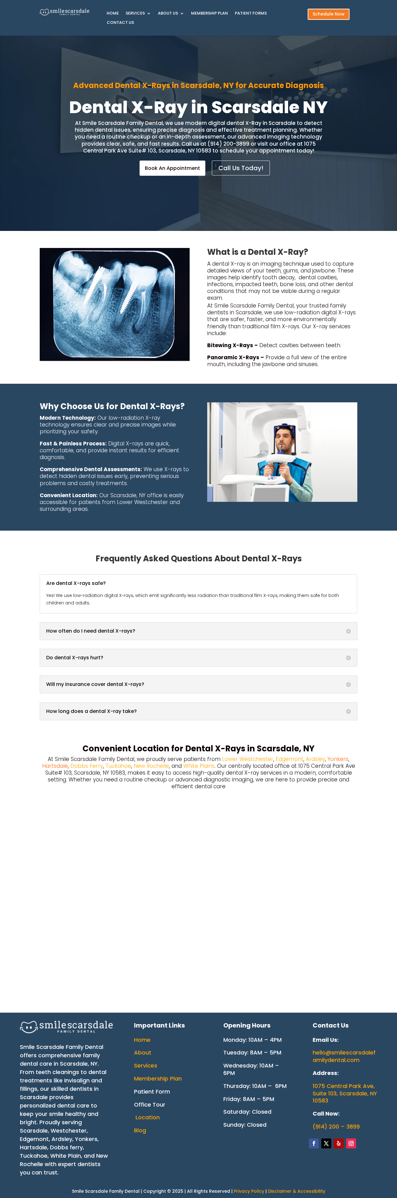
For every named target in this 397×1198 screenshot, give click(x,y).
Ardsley (315, 759)
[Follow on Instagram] (351, 1143)
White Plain (65, 1156)
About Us (168, 13)
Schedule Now (329, 14)
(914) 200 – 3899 (336, 1126)
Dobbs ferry (66, 1147)
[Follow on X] (326, 1143)
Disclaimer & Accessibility (296, 1191)
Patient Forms (251, 13)
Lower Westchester (247, 759)
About (142, 1052)
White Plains (199, 766)
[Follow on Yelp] (339, 1143)
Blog (140, 1130)
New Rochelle (151, 766)
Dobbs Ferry (86, 766)
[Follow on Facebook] (314, 1143)
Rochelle (31, 1164)
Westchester (69, 1130)
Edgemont (289, 759)
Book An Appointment (172, 168)
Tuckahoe (118, 766)
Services (135, 13)
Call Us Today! (240, 168)
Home (113, 13)
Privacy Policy (249, 1191)
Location (148, 1117)
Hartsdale (33, 1147)
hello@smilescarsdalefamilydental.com (344, 1056)
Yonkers (86, 1139)
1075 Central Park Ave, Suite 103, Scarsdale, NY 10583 (345, 1093)
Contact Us (120, 22)
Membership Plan (209, 13)
